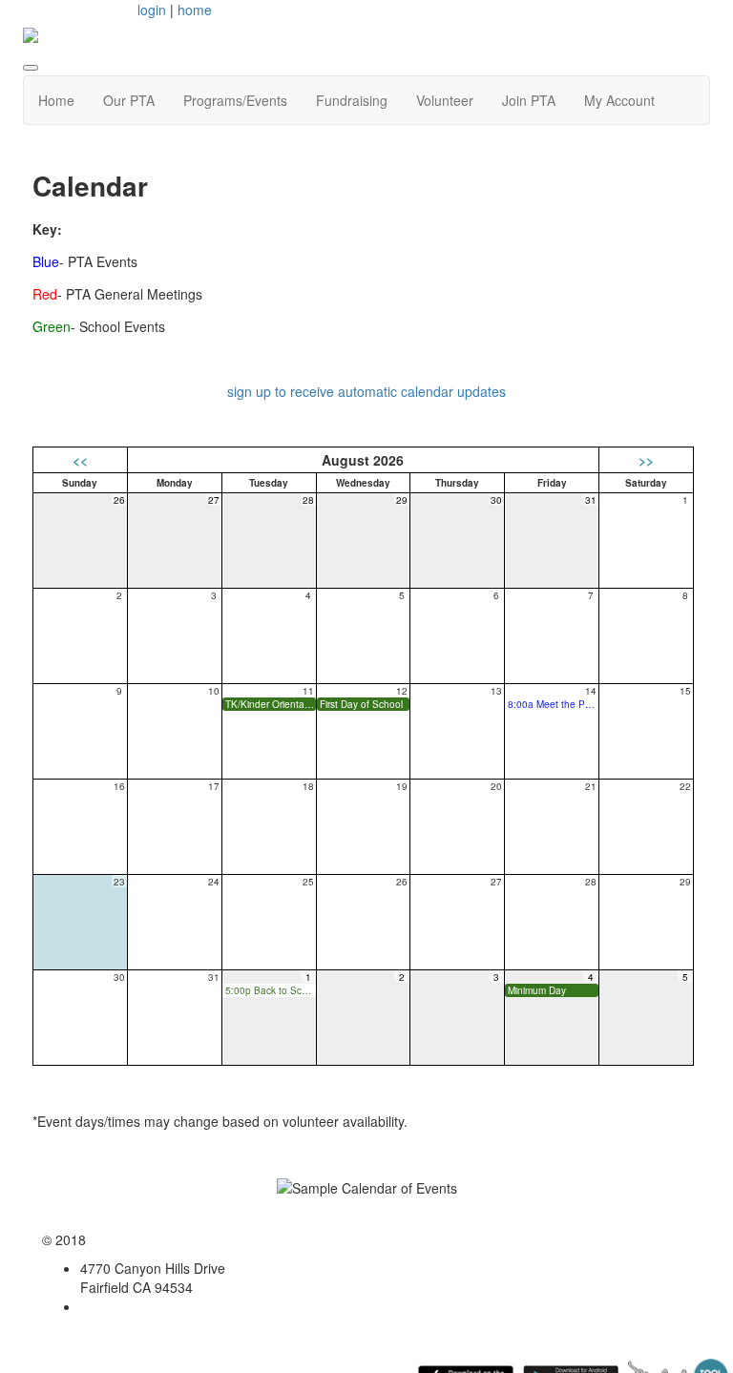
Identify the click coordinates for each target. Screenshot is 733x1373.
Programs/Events (235, 100)
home (195, 9)
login (151, 9)
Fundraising (351, 100)
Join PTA (528, 100)
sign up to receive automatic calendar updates (366, 391)
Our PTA (129, 100)
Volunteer (444, 100)
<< (80, 459)
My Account (619, 100)
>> (646, 459)
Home (56, 100)
